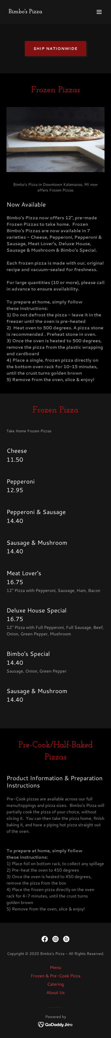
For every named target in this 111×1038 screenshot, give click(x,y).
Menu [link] (55, 967)
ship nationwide (55, 48)
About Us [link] (55, 992)
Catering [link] (55, 984)
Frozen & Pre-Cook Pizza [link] (55, 975)
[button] (99, 11)
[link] (25, 11)
